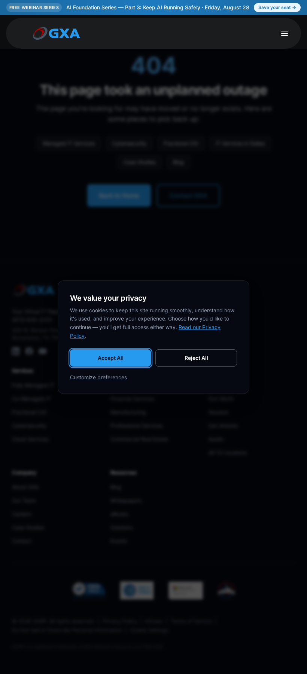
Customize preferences (98, 377)
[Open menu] (284, 33)
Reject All (196, 358)
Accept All (111, 358)
